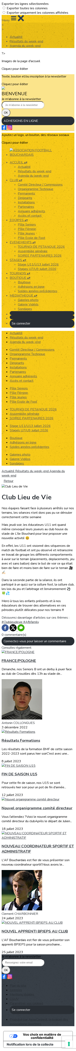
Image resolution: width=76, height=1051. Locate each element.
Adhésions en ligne (31, 286)
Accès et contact (30, 215)
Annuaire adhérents (31, 211)
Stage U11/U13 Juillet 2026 (38, 264)
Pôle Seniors (27, 224)
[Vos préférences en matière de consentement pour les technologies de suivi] (69, 1044)
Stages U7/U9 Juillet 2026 (37, 269)
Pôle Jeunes (26, 233)
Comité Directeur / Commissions (40, 184)
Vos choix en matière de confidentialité (42, 1036)
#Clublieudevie (12, 622)
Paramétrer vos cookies (26, 1003)
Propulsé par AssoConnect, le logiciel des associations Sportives (39, 1021)
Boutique (24, 282)
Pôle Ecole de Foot (31, 238)
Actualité (16, 37)
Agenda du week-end (25, 46)
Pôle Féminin (27, 229)
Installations (26, 202)
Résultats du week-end (26, 41)
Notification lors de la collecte (30, 1044)
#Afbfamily (31, 622)
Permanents (26, 193)
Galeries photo (28, 300)
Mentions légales (22, 994)
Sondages (25, 309)
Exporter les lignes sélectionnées (25, 4)
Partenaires (26, 207)
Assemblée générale (32, 251)
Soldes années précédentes (37, 291)
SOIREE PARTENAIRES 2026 (40, 255)
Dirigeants (25, 198)
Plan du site (18, 985)
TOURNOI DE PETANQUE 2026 (41, 247)
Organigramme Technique (35, 189)
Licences (16, 990)
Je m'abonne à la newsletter (21, 99)
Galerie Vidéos (28, 304)
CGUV (14, 999)
